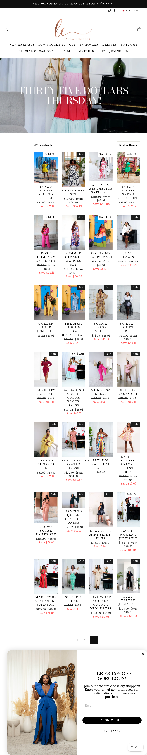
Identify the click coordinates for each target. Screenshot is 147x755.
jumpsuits (119, 51)
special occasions (36, 51)
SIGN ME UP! (112, 720)
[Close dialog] (143, 654)
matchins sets (92, 51)
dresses (109, 44)
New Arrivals (22, 44)
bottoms (129, 44)
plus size (66, 51)
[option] (73, 4)
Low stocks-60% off (57, 44)
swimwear (89, 44)
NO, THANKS (112, 731)
